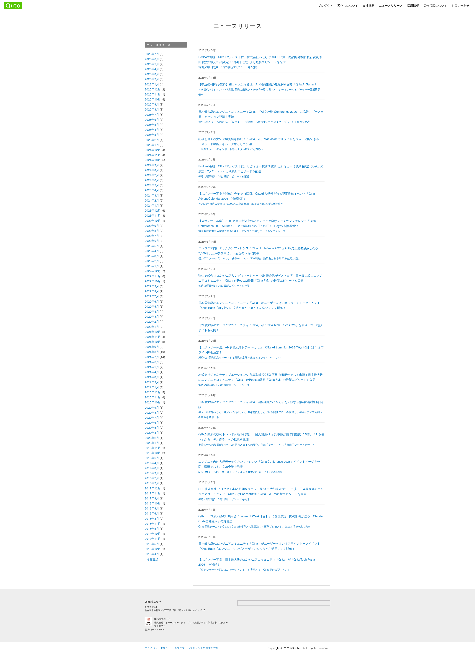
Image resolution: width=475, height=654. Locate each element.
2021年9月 (152, 347)
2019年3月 (152, 468)
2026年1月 (152, 84)
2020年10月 (153, 402)
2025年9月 (152, 104)
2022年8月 (152, 291)
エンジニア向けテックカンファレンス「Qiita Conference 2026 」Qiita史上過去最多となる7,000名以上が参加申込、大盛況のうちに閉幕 (258, 253)
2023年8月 (152, 230)
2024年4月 (152, 190)
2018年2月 (152, 483)
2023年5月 (152, 246)
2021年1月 (152, 387)
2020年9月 (152, 407)
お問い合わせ (460, 5)
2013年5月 (152, 544)
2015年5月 (152, 528)
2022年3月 (152, 316)
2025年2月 (152, 140)
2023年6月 (152, 240)
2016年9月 (152, 508)
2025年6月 (152, 119)
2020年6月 (152, 422)
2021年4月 (152, 372)
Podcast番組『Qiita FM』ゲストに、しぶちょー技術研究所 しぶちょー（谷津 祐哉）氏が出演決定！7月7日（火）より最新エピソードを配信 (260, 171)
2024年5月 (152, 185)
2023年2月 (152, 261)
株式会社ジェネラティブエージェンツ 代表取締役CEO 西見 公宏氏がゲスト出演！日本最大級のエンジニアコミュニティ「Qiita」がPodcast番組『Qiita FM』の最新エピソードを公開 (260, 379)
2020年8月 (152, 412)
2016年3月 (152, 518)
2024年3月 (152, 195)
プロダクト (325, 5)
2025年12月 (153, 89)
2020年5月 (152, 427)
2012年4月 (152, 554)
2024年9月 (152, 165)
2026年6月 (152, 59)
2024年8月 (152, 170)
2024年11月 (153, 155)
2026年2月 (152, 79)
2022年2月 (152, 321)
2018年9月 (152, 473)
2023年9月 (152, 225)
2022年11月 (153, 276)
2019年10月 (153, 453)
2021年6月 (152, 362)
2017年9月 (152, 498)
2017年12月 (153, 488)
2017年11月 (153, 493)
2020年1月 (152, 443)
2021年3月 (152, 377)
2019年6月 (152, 458)
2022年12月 (153, 271)
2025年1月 (152, 145)
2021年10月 (153, 342)
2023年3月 (152, 256)
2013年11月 (153, 538)
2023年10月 (153, 220)
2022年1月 (152, 326)
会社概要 (368, 5)
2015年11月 (153, 523)
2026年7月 (152, 54)
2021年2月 (152, 382)
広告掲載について (435, 5)
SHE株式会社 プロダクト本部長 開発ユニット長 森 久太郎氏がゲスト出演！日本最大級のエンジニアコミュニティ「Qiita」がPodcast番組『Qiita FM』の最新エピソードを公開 (260, 494)
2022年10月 (153, 281)
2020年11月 (153, 397)
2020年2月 (152, 438)
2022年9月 (152, 286)
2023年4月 (152, 251)
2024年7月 (152, 175)
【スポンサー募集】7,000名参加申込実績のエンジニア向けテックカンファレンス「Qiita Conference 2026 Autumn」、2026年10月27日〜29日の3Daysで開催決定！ (257, 226)
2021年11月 (153, 337)
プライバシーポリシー (158, 648)
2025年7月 (152, 114)
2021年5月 (152, 367)
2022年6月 (152, 301)
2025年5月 (152, 124)
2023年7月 (152, 235)
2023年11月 (153, 215)
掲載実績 (152, 559)
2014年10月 (153, 533)
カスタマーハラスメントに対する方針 (196, 648)
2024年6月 (152, 180)
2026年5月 (152, 64)
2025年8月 (152, 109)
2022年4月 (152, 311)
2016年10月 (153, 503)
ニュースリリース (391, 5)
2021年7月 (152, 357)
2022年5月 (152, 306)
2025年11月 (153, 94)
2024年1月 (152, 205)
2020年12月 (153, 392)
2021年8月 (152, 352)
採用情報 (413, 5)
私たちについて (347, 5)
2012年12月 (153, 549)
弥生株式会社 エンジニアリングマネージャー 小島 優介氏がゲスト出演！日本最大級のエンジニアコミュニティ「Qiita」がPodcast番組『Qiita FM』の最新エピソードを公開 (260, 280)
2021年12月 (153, 332)
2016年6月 (152, 513)
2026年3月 (152, 74)
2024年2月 (152, 200)
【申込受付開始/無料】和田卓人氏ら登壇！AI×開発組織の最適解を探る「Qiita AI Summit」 (259, 89)
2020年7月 (152, 417)
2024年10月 (153, 160)
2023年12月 (153, 210)
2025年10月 (153, 99)
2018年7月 (152, 478)
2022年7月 (152, 296)
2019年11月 (153, 448)
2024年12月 (153, 150)
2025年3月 (152, 134)
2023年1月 (152, 266)
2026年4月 (152, 69)
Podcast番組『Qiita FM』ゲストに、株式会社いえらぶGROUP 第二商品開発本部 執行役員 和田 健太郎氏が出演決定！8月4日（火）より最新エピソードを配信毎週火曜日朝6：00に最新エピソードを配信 (260, 62)
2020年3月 (152, 432)
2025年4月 (152, 129)
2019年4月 (152, 463)
